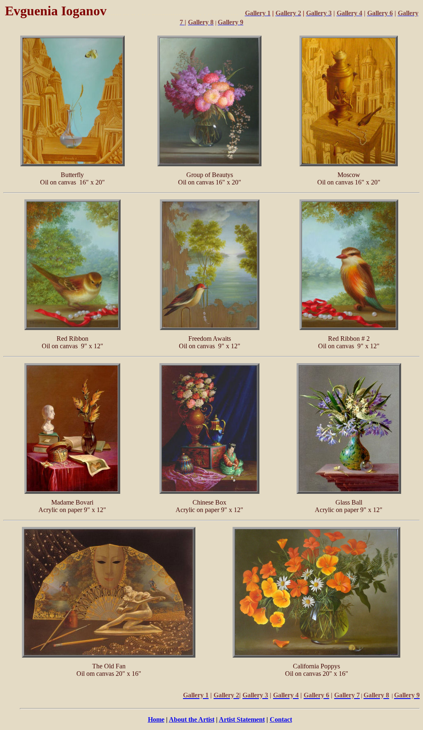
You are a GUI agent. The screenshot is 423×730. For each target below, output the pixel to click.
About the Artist (191, 719)
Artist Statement (242, 719)
